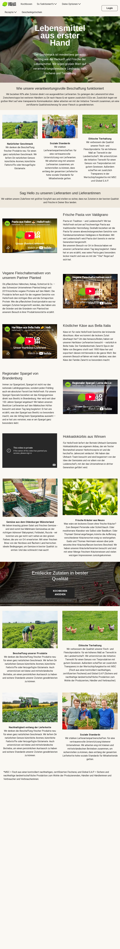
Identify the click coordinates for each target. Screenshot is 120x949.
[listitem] (20, 146)
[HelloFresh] (9, 4)
